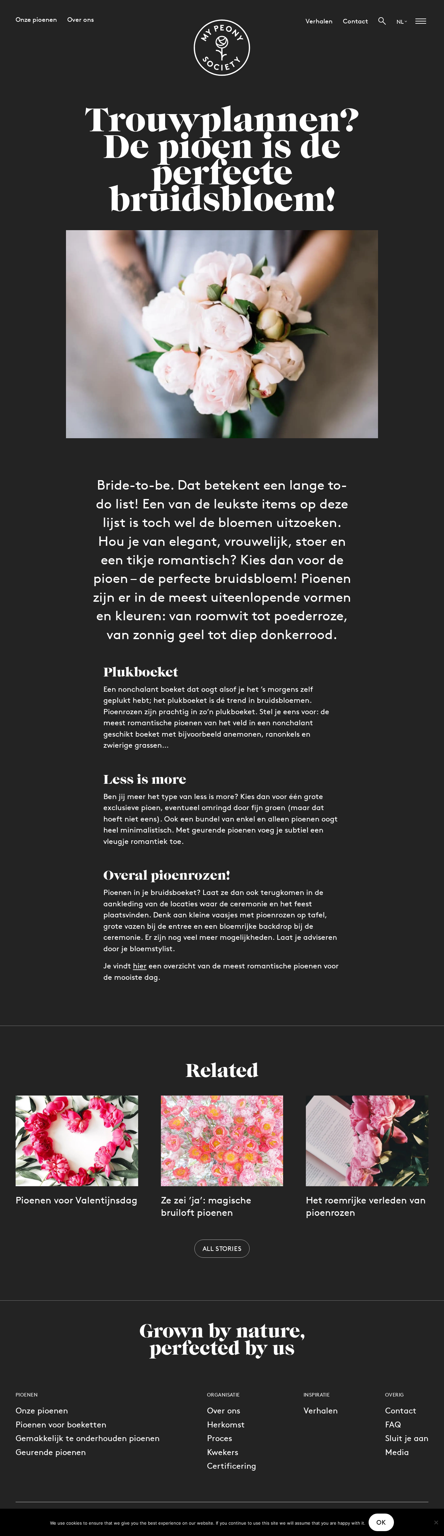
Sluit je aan (406, 1438)
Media (397, 1452)
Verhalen (321, 1410)
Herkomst (226, 1424)
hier (140, 966)
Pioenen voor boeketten (61, 1424)
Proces (219, 1438)
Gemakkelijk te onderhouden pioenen (88, 1438)
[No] (436, 1522)
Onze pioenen (42, 1410)
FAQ (393, 1424)
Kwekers (222, 1452)
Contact (400, 1410)
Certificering (231, 1466)
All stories (222, 1249)
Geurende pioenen (51, 1452)
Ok (381, 1522)
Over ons (223, 1410)
